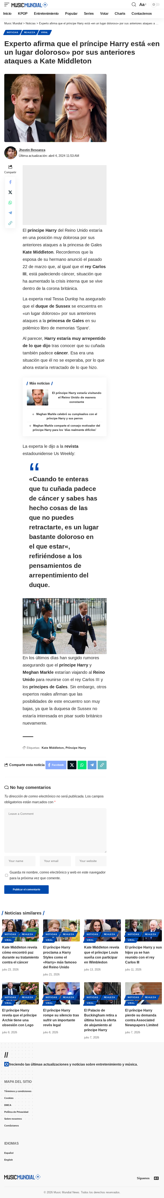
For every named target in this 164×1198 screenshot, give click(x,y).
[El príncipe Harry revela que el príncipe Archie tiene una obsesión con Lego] (20, 993)
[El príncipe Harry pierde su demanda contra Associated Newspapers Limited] (143, 993)
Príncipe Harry (76, 747)
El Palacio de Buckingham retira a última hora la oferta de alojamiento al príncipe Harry (100, 1020)
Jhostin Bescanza (32, 150)
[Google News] (156, 1178)
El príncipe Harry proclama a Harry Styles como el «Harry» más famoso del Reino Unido (60, 957)
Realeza (29, 32)
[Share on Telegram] (10, 213)
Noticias (12, 32)
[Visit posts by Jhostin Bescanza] (10, 152)
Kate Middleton (53, 747)
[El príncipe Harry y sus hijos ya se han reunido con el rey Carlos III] (143, 930)
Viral (44, 32)
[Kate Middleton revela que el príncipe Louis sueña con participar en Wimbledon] (102, 930)
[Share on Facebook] (10, 182)
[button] (8, 4)
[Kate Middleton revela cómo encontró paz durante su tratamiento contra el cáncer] (20, 930)
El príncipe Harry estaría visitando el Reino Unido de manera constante (76, 397)
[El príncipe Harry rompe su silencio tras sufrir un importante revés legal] (61, 993)
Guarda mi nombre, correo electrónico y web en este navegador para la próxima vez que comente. (57, 875)
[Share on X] (10, 192)
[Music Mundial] (30, 4)
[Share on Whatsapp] (10, 202)
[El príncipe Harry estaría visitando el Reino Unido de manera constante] (37, 397)
